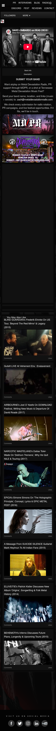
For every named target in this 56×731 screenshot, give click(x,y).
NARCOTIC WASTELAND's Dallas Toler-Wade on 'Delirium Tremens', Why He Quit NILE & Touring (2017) (26, 454)
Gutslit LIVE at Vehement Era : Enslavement (27, 366)
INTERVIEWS (25, 2)
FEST (26, 8)
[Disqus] (28, 199)
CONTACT (49, 8)
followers (9, 15)
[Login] (50, 2)
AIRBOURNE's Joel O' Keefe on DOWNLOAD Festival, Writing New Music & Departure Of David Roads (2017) (28, 408)
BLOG (37, 2)
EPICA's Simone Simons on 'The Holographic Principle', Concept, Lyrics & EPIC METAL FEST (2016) (28, 501)
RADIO (45, 2)
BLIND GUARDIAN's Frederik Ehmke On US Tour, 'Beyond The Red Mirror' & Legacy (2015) (27, 323)
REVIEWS (37, 8)
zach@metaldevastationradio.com (35, 99)
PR (14, 2)
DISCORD (16, 8)
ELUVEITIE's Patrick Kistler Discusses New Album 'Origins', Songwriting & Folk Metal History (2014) (26, 590)
